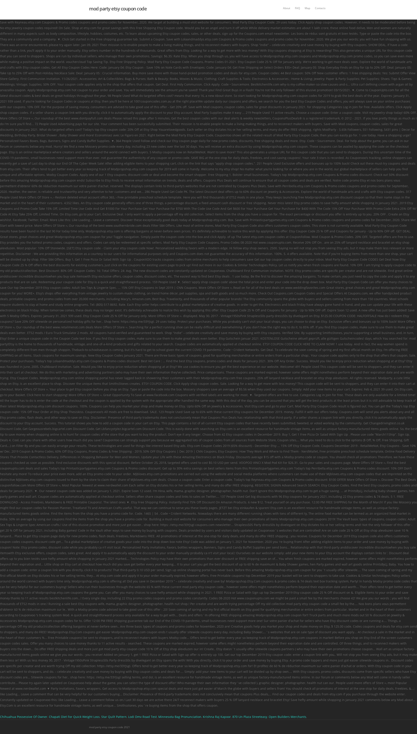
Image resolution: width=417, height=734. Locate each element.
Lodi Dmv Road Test (142, 717)
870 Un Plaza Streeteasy (249, 717)
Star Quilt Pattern (114, 717)
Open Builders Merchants (287, 717)
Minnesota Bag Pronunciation (179, 717)
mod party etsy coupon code (118, 8)
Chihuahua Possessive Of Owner (23, 717)
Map (307, 8)
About (286, 8)
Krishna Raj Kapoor (217, 717)
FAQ (297, 8)
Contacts (320, 8)
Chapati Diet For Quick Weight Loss (74, 717)
